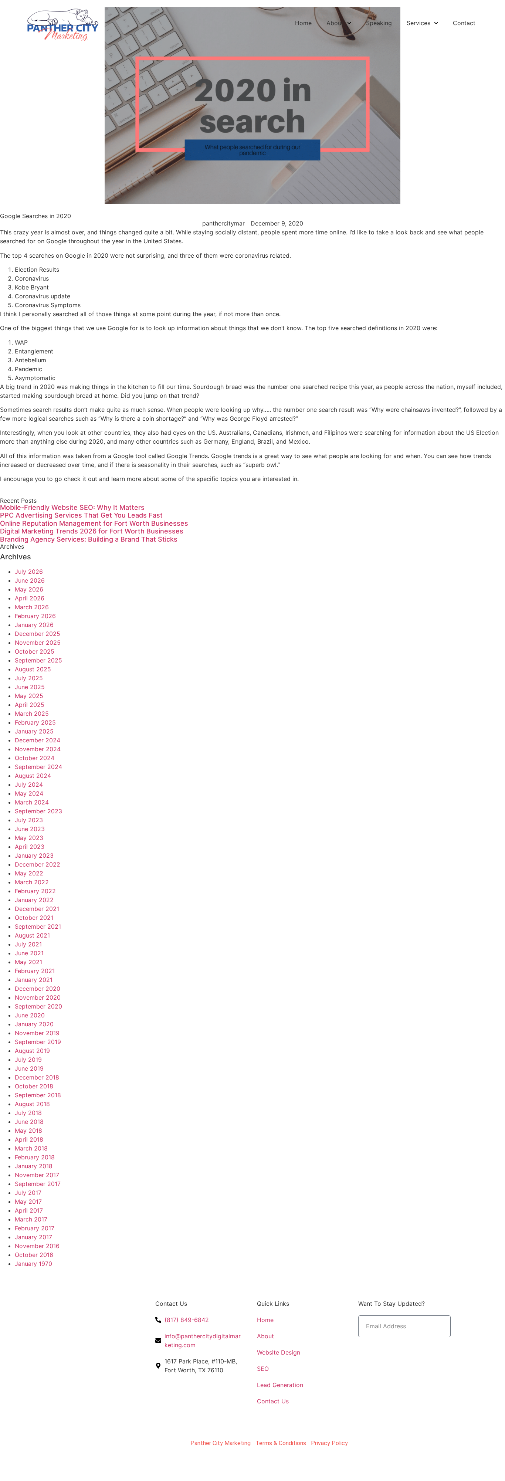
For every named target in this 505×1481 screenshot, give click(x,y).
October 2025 (34, 651)
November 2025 (38, 642)
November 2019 (37, 1033)
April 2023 (29, 846)
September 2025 (38, 660)
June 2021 (29, 953)
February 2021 (35, 971)
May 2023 (29, 837)
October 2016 (34, 1254)
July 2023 (29, 820)
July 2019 (28, 1059)
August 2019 (32, 1050)
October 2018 (34, 1086)
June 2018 (29, 1121)
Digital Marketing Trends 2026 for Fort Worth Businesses (91, 531)
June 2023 (30, 829)
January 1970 (33, 1263)
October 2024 (34, 758)
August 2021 (32, 935)
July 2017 (28, 1192)
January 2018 (33, 1166)
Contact (464, 23)
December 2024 (37, 740)
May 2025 (29, 695)
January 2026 (34, 624)
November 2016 (37, 1246)
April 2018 (29, 1139)
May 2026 (29, 589)
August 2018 (32, 1104)
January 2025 (34, 731)
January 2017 (33, 1237)
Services (418, 23)
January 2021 (33, 979)
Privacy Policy (329, 1443)
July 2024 (29, 784)
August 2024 (33, 775)
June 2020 (30, 1015)
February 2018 (35, 1157)
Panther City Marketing (220, 1443)
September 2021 (38, 926)
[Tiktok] (72, 1362)
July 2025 (29, 678)
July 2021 (28, 944)
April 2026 (29, 598)
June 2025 (30, 687)
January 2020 (34, 1024)
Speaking (379, 23)
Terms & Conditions (280, 1443)
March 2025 (32, 713)
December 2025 (37, 633)
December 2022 (37, 864)
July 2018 (28, 1112)
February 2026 (35, 616)
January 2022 (34, 900)
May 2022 (29, 873)
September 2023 (38, 811)
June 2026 (30, 580)
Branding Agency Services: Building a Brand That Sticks (88, 539)
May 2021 (28, 962)
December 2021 (37, 908)
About (334, 23)
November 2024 (38, 749)
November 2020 (38, 997)
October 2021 (34, 917)
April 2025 (29, 704)
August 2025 (33, 669)
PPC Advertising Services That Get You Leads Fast (81, 515)
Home (303, 23)
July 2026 (29, 571)
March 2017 (31, 1219)
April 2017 (29, 1210)
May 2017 (28, 1201)
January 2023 (34, 855)
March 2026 (32, 607)
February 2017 (34, 1228)
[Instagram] (52, 1362)
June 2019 (29, 1068)
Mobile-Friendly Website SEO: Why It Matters (72, 507)
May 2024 (29, 793)
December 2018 (37, 1077)
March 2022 (32, 882)
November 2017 (37, 1175)
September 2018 (38, 1095)
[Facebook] (31, 1362)
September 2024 (38, 766)
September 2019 (38, 1041)
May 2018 (28, 1130)
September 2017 (38, 1183)
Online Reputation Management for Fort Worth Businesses (94, 523)
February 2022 (35, 891)
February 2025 (35, 722)
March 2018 (31, 1148)
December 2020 (37, 988)
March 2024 (32, 802)
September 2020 (38, 1006)
